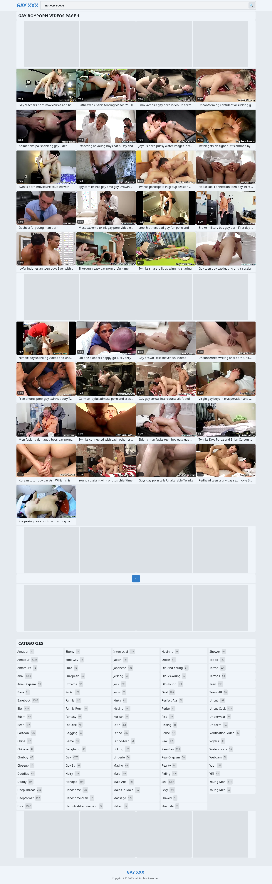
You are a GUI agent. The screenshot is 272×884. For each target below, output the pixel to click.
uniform (218, 725)
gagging (74, 733)
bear (23, 725)
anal (24, 676)
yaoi (215, 765)
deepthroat (28, 798)
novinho (170, 652)
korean (120, 717)
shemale (170, 806)
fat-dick (74, 725)
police (168, 733)
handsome (76, 790)
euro (71, 668)
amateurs (26, 668)
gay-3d (73, 765)
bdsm (24, 717)
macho (120, 765)
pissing (169, 725)
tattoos (217, 676)
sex (168, 782)
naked (120, 806)
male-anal (123, 782)
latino (120, 733)
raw (168, 741)
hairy (72, 774)
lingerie (121, 757)
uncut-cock (220, 708)
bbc (23, 708)
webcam (217, 757)
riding (169, 774)
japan (120, 660)
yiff (214, 774)
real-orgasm (173, 757)
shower (217, 652)
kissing (121, 708)
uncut (216, 700)
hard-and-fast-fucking (84, 806)
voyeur (216, 741)
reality (169, 765)
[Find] (252, 5)
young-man (220, 782)
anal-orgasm (29, 684)
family (73, 700)
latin (119, 725)
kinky (119, 700)
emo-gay (74, 660)
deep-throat (29, 790)
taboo (216, 660)
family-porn (76, 708)
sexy (168, 790)
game (72, 741)
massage (122, 798)
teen (215, 684)
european (75, 676)
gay (72, 757)
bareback (27, 700)
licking (121, 749)
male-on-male (126, 790)
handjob (75, 782)
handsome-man (79, 798)
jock (119, 684)
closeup (25, 765)
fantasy (73, 717)
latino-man (123, 741)
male (119, 774)
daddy (25, 782)
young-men (219, 790)
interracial (123, 652)
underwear (219, 717)
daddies (25, 774)
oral (168, 692)
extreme (74, 684)
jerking (120, 676)
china (24, 741)
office (168, 660)
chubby (25, 757)
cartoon (26, 733)
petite (168, 708)
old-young (172, 684)
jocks (119, 692)
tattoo (217, 668)
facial (72, 692)
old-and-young (175, 668)
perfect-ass (172, 700)
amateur (27, 660)
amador (25, 652)
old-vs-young (173, 676)
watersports (220, 749)
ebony (72, 652)
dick (24, 806)
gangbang (75, 749)
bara (23, 692)
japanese (122, 668)
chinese (25, 749)
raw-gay (171, 749)
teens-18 (218, 692)
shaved (169, 798)
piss (167, 717)
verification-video (224, 733)
